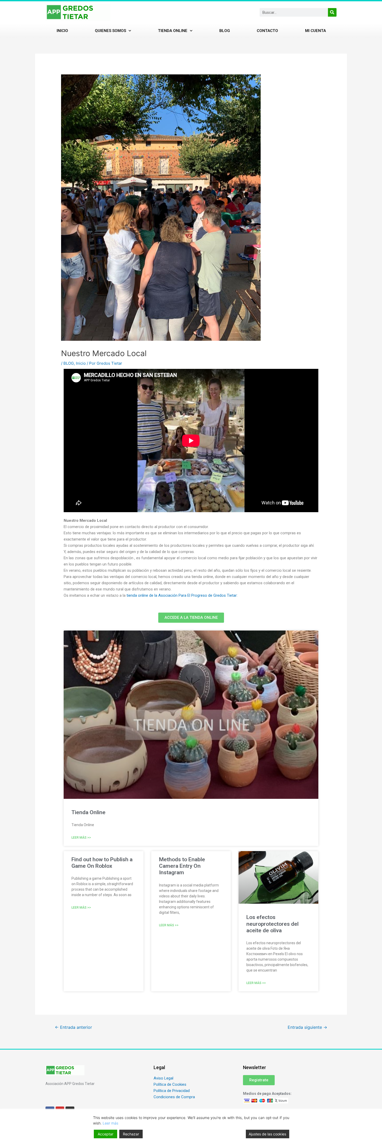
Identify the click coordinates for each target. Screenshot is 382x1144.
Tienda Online (172, 30)
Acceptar (105, 1134)
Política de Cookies (170, 1084)
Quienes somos (110, 30)
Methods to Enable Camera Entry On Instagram (182, 866)
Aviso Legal (163, 1078)
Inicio (62, 30)
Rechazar (131, 1134)
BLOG (68, 363)
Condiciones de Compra (174, 1097)
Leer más (110, 1123)
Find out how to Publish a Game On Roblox (102, 862)
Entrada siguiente (307, 1027)
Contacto (267, 30)
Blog (224, 30)
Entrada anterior (73, 1027)
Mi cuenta (315, 30)
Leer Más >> (81, 837)
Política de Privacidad (172, 1090)
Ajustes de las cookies (267, 1134)
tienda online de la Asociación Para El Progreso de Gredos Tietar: (182, 595)
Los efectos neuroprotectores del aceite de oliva (272, 923)
